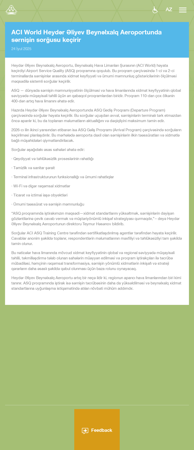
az (169, 9)
